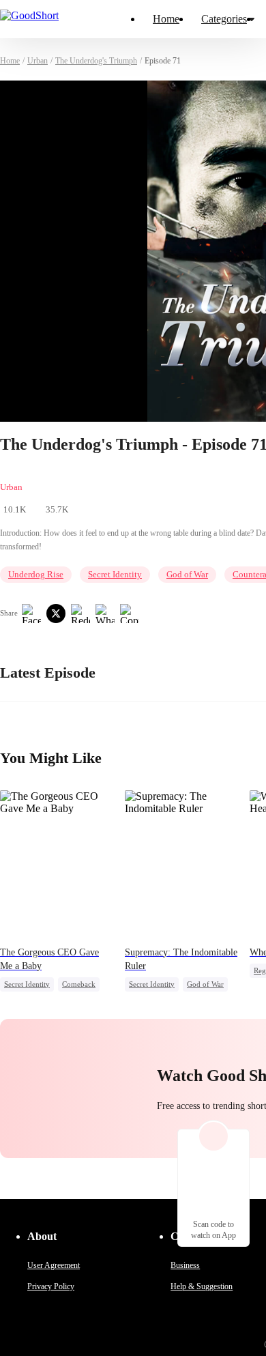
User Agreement (53, 1265)
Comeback (78, 984)
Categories (224, 19)
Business (185, 1265)
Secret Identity (115, 574)
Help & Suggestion (202, 1286)
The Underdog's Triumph (96, 61)
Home (166, 19)
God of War (187, 574)
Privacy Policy (50, 1286)
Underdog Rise (35, 574)
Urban (37, 61)
